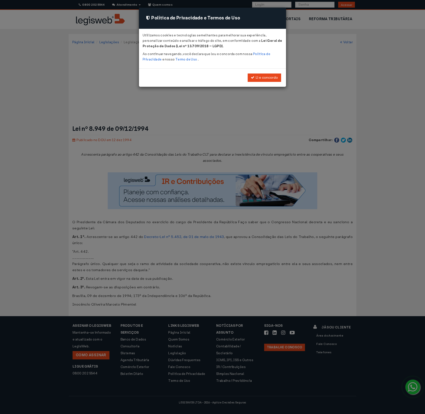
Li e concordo (266, 77)
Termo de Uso (186, 59)
